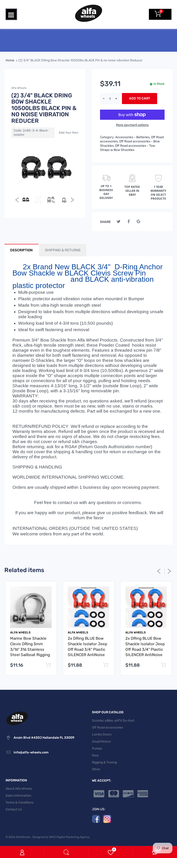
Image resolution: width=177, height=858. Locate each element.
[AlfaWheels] (88, 13)
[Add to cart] (48, 665)
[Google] (138, 221)
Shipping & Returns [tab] (62, 250)
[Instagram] (107, 819)
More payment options (132, 125)
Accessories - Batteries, (132, 137)
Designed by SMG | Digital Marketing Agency (61, 837)
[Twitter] (118, 221)
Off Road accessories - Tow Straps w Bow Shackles (127, 148)
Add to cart (139, 98)
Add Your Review (70, 132)
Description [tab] (21, 250)
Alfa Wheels (19, 88)
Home (10, 60)
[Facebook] (128, 221)
